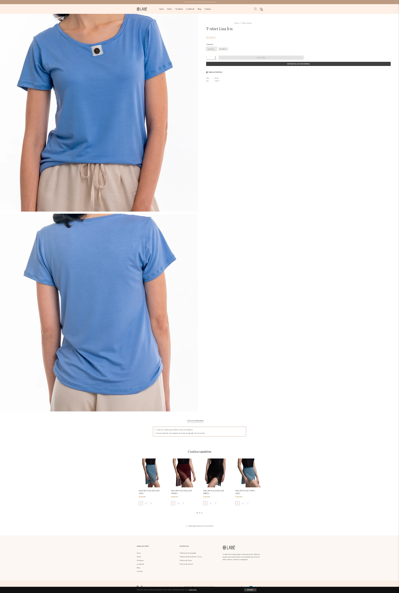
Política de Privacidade (188, 553)
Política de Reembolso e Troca (191, 557)
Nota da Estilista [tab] (195, 421)
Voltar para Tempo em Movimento (200, 526)
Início (139, 553)
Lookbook (140, 564)
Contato (140, 571)
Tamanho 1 (211, 49)
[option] (151, 486)
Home (236, 23)
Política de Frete (186, 560)
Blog (138, 568)
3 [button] (201, 512)
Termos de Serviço (186, 564)
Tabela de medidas (215, 72)
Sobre (139, 557)
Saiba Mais (193, 590)
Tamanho (209, 44)
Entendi (250, 590)
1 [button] (197, 512)
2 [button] (199, 512)
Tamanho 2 (223, 49)
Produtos (140, 560)
